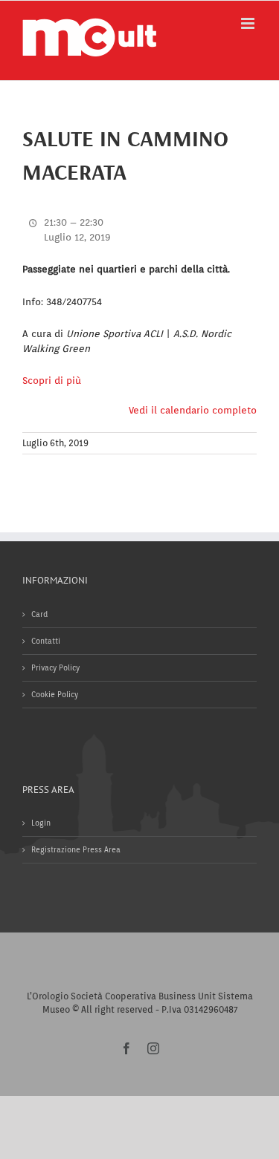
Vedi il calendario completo (193, 410)
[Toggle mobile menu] (249, 23)
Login (41, 822)
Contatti (45, 640)
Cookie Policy (54, 694)
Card (39, 614)
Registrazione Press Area (76, 849)
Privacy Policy (55, 667)
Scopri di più (51, 380)
